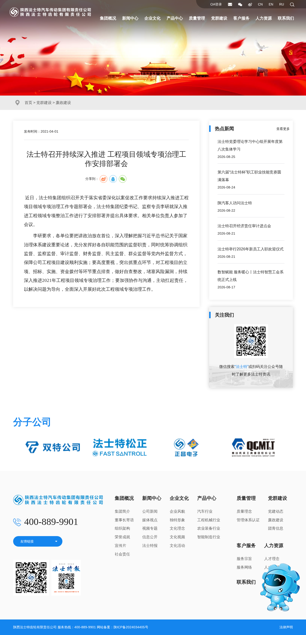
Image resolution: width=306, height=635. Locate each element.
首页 (28, 103)
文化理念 (177, 528)
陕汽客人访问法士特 (235, 203)
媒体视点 (150, 520)
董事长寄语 (124, 520)
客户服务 (241, 18)
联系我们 (286, 18)
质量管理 (197, 18)
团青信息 (275, 528)
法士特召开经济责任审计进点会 (244, 226)
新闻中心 (130, 18)
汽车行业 (205, 511)
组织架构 (122, 528)
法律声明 (286, 627)
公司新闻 (150, 511)
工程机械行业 (208, 520)
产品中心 (175, 18)
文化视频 (177, 537)
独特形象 (177, 520)
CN (260, 4)
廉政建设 (275, 520)
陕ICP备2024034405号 (131, 627)
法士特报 (150, 546)
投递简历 (271, 576)
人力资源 (264, 18)
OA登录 (216, 4)
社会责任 (122, 554)
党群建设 (219, 18)
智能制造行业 (208, 537)
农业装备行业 (208, 528)
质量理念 (244, 511)
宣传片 (120, 546)
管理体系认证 (248, 520)
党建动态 (275, 511)
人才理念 (271, 559)
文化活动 (177, 546)
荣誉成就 (122, 537)
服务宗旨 (244, 559)
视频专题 (150, 528)
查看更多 (283, 129)
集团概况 (108, 18)
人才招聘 (271, 567)
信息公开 (150, 537)
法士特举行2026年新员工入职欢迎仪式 (251, 249)
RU (281, 4)
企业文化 (152, 18)
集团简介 (122, 511)
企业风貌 (177, 511)
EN (271, 4)
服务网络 (244, 567)
